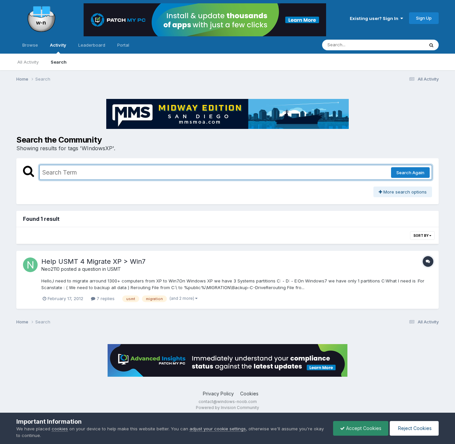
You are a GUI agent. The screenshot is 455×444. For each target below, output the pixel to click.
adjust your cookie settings (218, 428)
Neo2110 (50, 269)
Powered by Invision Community (227, 407)
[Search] (431, 45)
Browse (30, 45)
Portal (123, 45)
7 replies (105, 298)
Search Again (410, 172)
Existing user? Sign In (375, 18)
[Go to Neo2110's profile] (30, 264)
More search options (404, 192)
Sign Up (424, 18)
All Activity (28, 62)
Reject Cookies (414, 428)
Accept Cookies (363, 428)
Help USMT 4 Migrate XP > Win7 (93, 261)
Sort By (421, 235)
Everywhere (403, 44)
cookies (60, 428)
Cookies (249, 393)
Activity (58, 45)
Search (59, 62)
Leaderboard (91, 45)
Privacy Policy (218, 393)
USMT (114, 269)
